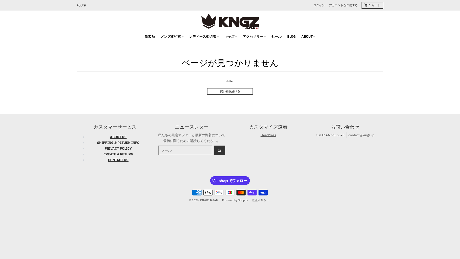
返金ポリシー (260, 200)
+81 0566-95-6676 (330, 135)
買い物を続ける (230, 91)
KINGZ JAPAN (209, 200)
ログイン (319, 5)
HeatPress (268, 135)
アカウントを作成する (343, 5)
